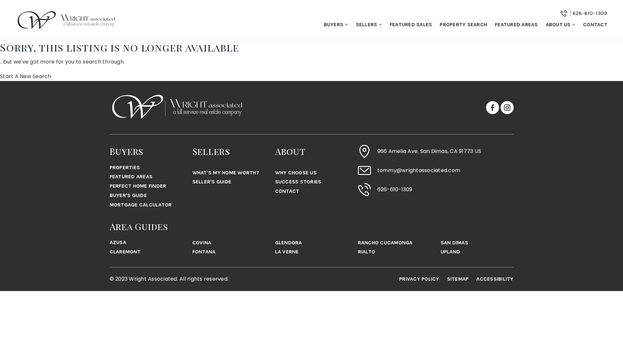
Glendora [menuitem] (288, 242)
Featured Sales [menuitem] (411, 24)
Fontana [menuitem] (204, 252)
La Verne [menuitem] (287, 252)
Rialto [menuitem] (366, 252)
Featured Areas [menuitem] (516, 24)
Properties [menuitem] (125, 167)
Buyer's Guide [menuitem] (128, 195)
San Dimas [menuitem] (454, 242)
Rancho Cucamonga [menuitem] (385, 242)
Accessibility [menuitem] (494, 279)
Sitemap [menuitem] (458, 279)
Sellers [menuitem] (367, 24)
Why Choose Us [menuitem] (296, 172)
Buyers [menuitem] (334, 24)
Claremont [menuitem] (125, 252)
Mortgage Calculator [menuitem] (141, 205)
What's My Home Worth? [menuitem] (225, 172)
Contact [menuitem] (595, 24)
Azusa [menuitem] (118, 242)
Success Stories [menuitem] (298, 182)
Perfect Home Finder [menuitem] (138, 186)
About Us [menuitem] (559, 24)
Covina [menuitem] (202, 242)
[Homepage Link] (66, 19)
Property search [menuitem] (463, 24)
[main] (311, 60)
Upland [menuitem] (450, 252)
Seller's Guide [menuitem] (212, 182)
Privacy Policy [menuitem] (419, 279)
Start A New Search (25, 76)
